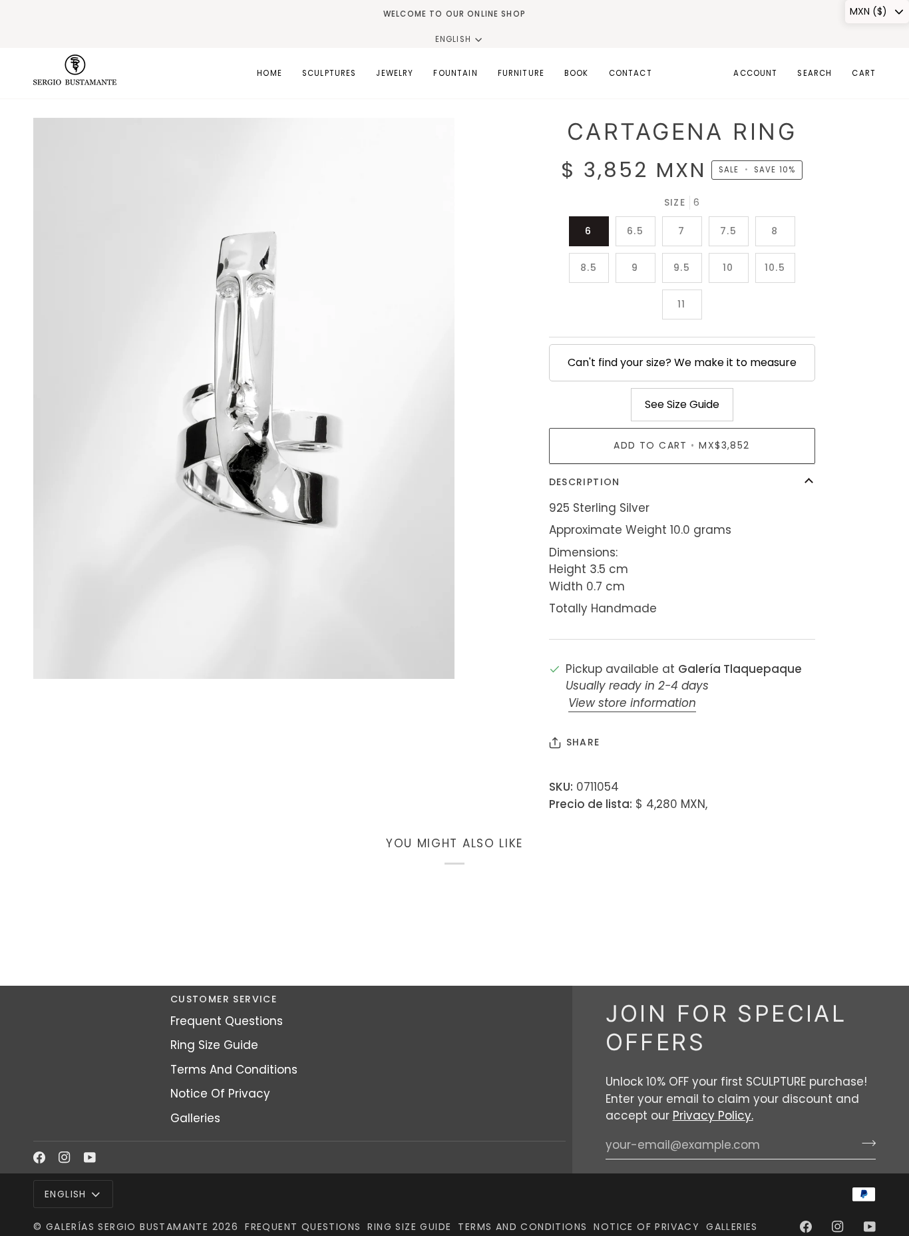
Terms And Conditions (233, 1070)
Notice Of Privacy (220, 1094)
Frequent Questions (226, 1021)
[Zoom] (58, 654)
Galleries (195, 1118)
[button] (329, 73)
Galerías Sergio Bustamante (127, 1226)
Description (584, 482)
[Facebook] (39, 1157)
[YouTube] (90, 1157)
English (453, 39)
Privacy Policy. (713, 1116)
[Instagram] (65, 1157)
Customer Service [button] (223, 999)
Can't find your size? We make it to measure (682, 362)
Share (583, 742)
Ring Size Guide (214, 1045)
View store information (632, 703)
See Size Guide (682, 404)
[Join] (865, 1143)
